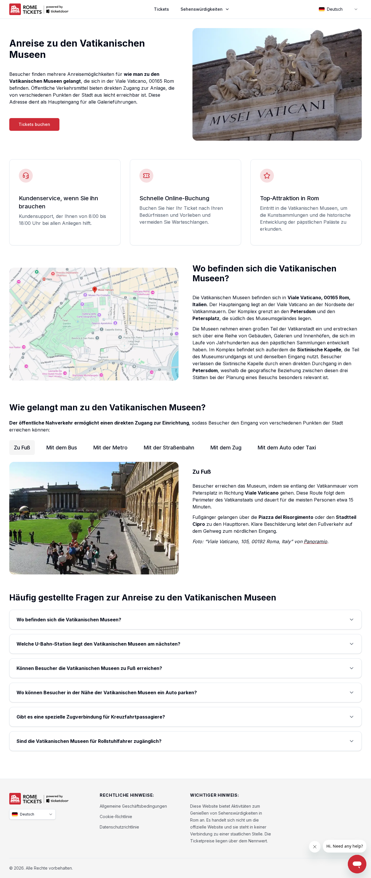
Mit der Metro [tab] (110, 447)
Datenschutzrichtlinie (119, 826)
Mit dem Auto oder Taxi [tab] (287, 447)
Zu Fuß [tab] (22, 447)
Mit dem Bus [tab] (61, 447)
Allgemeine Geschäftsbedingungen (133, 806)
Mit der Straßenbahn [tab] (169, 447)
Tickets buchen (34, 124)
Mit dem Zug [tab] (225, 447)
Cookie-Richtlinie (116, 816)
